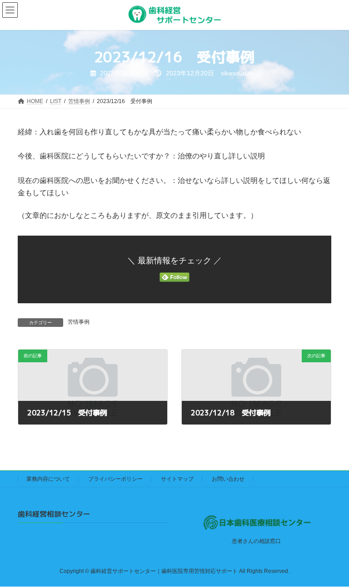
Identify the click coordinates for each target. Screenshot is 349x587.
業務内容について (48, 479)
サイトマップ (177, 479)
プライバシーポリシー (115, 479)
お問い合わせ (228, 479)
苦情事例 (79, 322)
